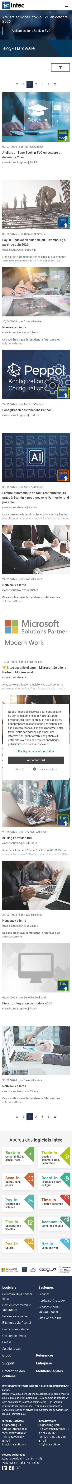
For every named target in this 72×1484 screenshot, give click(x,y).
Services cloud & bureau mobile (49, 1309)
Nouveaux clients (14, 327)
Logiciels (22, 162)
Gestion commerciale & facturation (18, 1307)
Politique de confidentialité (36, 751)
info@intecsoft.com (14, 1444)
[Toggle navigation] (67, 5)
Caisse (6, 1342)
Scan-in (32, 507)
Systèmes (46, 1287)
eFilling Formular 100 (17, 838)
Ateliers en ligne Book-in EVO (31, 31)
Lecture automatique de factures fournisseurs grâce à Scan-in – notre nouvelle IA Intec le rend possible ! (35, 497)
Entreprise (44, 1363)
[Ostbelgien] (47, 1269)
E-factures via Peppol (16, 1323)
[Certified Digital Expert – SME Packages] (65, 1269)
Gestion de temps (14, 1336)
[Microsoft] (10, 1269)
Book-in (33, 162)
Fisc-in (33, 843)
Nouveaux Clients (27, 332)
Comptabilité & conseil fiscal (17, 1296)
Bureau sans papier (15, 1316)
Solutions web (11, 1349)
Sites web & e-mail (50, 1318)
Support (8, 1363)
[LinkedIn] (4, 1468)
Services (44, 1294)
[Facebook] (11, 1468)
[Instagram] (18, 1468)
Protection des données (13, 1373)
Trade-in (34, 415)
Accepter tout (36, 760)
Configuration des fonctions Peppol (26, 410)
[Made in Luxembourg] (33, 1269)
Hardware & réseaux (51, 1300)
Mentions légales (49, 1371)
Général (22, 249)
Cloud (6, 1355)
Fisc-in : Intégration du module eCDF (27, 1003)
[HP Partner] (24, 1269)
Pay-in (32, 249)
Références (45, 1355)
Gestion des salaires (16, 1329)
